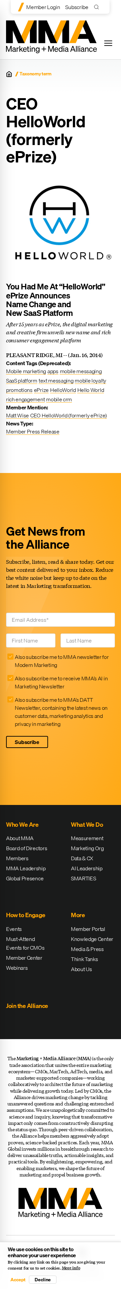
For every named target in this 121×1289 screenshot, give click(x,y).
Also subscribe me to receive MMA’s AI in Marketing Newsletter (61, 682)
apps (52, 371)
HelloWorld (63, 390)
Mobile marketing (26, 371)
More (78, 915)
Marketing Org (87, 848)
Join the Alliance (27, 1006)
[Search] (98, 7)
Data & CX (82, 858)
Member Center (24, 957)
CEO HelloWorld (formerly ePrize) (68, 415)
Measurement (87, 838)
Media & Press (87, 949)
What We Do (87, 824)
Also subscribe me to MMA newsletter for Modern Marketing (62, 661)
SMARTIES (83, 878)
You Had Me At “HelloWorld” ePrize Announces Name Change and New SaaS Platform (55, 299)
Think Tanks (84, 959)
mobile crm (59, 399)
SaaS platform (21, 380)
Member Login (43, 7)
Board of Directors (26, 848)
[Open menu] (108, 43)
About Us (81, 969)
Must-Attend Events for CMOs (25, 943)
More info (71, 1268)
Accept (17, 1279)
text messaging (56, 380)
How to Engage (25, 915)
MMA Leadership (26, 868)
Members (17, 858)
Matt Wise (17, 415)
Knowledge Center (92, 939)
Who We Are (22, 824)
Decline (43, 1279)
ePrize (41, 390)
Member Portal (88, 929)
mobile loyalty (90, 380)
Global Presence (24, 878)
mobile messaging (81, 371)
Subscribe (76, 7)
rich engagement (25, 399)
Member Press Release (32, 431)
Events (14, 929)
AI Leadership (87, 868)
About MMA (20, 838)
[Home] (9, 74)
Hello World (90, 390)
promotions (19, 390)
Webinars (17, 967)
